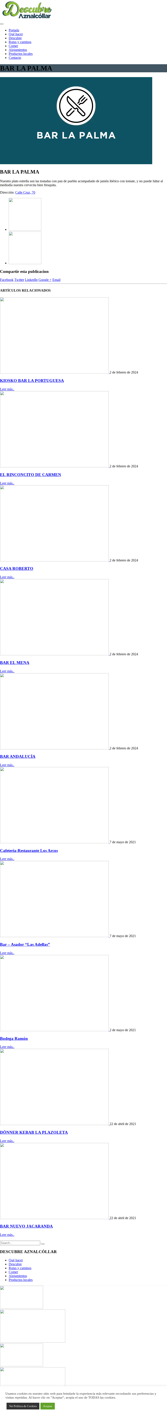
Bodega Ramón (14, 1038)
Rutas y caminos (20, 42)
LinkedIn (31, 280)
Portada (14, 30)
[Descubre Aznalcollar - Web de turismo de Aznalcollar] (27, 19)
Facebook (6, 280)
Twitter (19, 280)
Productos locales (21, 54)
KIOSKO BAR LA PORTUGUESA (32, 380)
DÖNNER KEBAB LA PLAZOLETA (34, 1132)
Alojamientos (18, 50)
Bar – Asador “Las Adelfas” (25, 944)
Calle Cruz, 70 (25, 192)
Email (56, 280)
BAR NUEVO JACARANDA (26, 1226)
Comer (13, 46)
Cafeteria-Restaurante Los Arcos (29, 850)
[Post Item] (55, 372)
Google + (45, 280)
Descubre (15, 38)
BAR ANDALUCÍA (17, 756)
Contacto (15, 57)
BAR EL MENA (14, 662)
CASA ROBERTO (16, 568)
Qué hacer (16, 34)
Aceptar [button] (47, 1406)
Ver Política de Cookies (23, 1406)
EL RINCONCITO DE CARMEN (30, 474)
